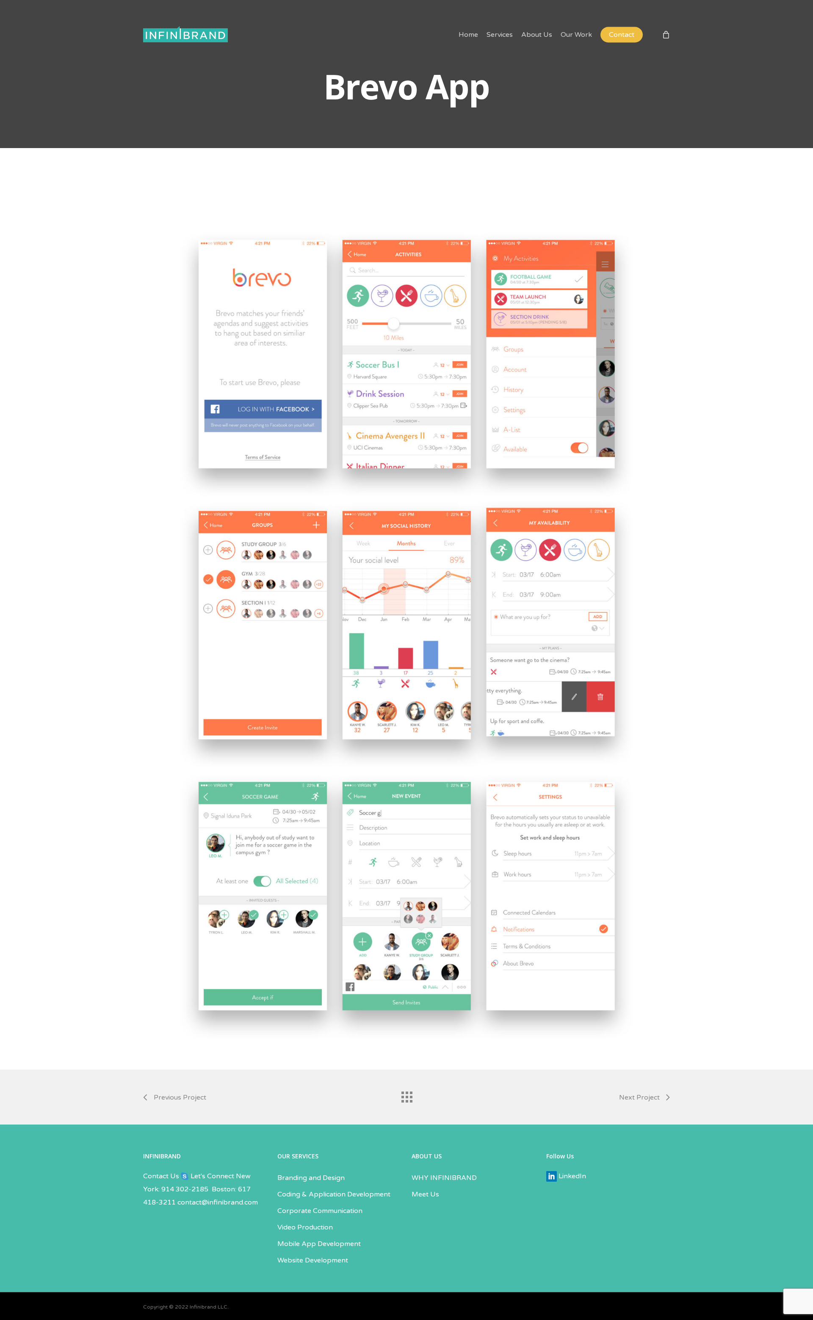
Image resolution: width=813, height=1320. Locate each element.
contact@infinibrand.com (217, 1202)
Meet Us (425, 1194)
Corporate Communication (319, 1211)
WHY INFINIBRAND (444, 1178)
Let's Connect (211, 1176)
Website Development (312, 1260)
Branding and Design (311, 1178)
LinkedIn (571, 1176)
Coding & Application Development (333, 1194)
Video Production (305, 1227)
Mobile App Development (319, 1244)
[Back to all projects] (406, 1094)
